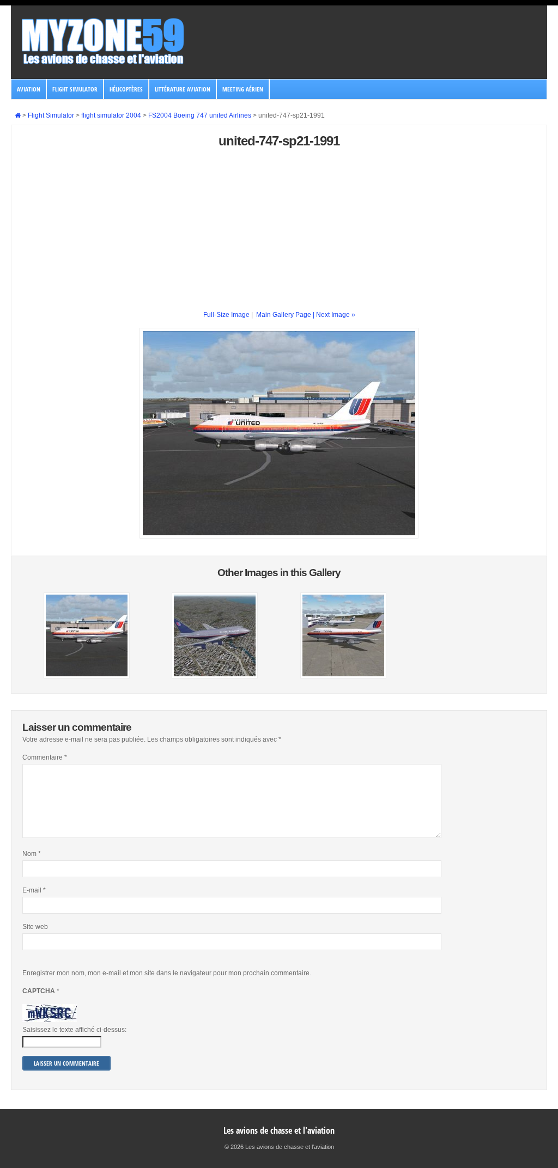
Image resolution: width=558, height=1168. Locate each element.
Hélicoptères (126, 89)
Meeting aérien (242, 89)
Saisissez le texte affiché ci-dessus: (74, 1030)
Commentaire (44, 757)
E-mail (34, 890)
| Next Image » (334, 315)
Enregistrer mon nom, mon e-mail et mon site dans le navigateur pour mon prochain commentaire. (166, 973)
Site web (35, 927)
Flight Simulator (75, 89)
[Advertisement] (279, 233)
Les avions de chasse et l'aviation (279, 1130)
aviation (28, 89)
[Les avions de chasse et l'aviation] (103, 63)
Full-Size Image (226, 315)
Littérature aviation (182, 89)
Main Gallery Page (283, 315)
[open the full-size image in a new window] (279, 536)
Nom (31, 854)
